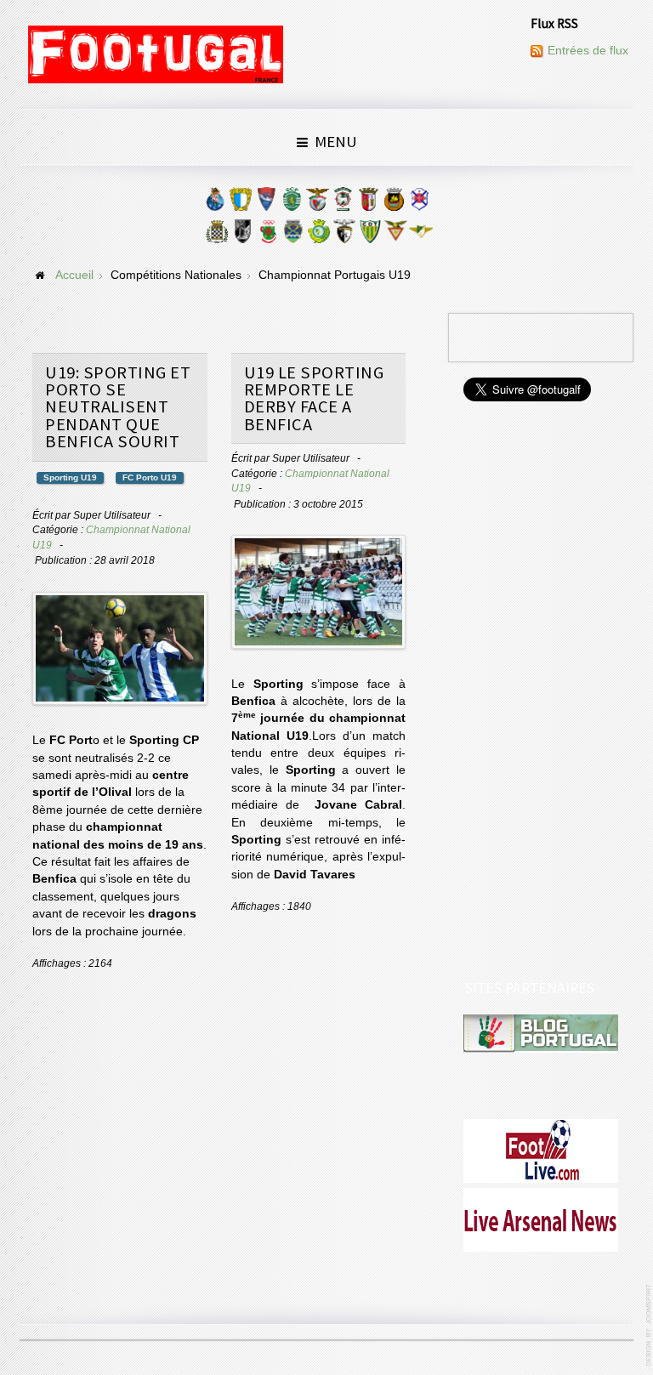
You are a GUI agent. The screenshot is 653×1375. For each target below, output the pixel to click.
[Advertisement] (541, 692)
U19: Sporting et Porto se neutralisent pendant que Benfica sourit (117, 407)
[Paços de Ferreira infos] (268, 235)
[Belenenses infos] (419, 203)
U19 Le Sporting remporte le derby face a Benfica (314, 398)
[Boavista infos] (217, 235)
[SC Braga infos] (368, 203)
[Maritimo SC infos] (343, 203)
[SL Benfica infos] (317, 203)
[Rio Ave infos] (394, 203)
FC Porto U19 (149, 477)
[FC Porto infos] (215, 203)
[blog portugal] (540, 1032)
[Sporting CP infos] (292, 203)
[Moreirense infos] (421, 235)
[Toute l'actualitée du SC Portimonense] (344, 235)
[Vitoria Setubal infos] (319, 235)
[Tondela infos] (370, 235)
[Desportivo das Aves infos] (395, 235)
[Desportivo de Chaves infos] (293, 235)
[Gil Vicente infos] (266, 203)
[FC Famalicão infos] (241, 203)
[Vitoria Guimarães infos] (242, 235)
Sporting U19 (70, 477)
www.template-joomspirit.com (649, 1325)
